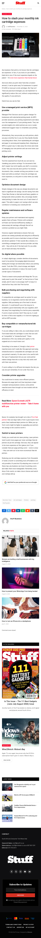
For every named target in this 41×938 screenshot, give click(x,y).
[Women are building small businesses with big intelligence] (20, 546)
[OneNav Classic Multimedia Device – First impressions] (7, 808)
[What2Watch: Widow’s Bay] (20, 732)
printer (32, 346)
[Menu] (3, 3)
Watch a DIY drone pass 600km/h (24, 795)
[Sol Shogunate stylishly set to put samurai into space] (7, 787)
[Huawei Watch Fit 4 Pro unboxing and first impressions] (7, 818)
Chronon (29, 932)
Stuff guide (6, 503)
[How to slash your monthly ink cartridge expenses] (20, 45)
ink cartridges (18, 500)
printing (33, 500)
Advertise (20, 927)
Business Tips (7, 500)
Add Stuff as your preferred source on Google (22, 482)
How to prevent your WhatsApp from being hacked (19, 591)
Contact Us (10, 927)
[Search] (38, 3)
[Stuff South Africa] (20, 3)
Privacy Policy (17, 902)
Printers (26, 500)
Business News (7, 14)
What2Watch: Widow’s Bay (13, 749)
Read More (7, 760)
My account (30, 927)
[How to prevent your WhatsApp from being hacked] (20, 578)
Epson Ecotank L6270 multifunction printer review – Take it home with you (20, 404)
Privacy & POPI (28, 924)
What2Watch (6, 745)
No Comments (7, 29)
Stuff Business (11, 26)
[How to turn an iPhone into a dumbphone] (20, 608)
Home (3, 9)
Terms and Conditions (13, 924)
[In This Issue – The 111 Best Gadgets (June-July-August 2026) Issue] (20, 673)
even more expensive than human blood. (23, 78)
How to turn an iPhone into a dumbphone (16, 621)
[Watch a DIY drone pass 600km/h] (7, 797)
